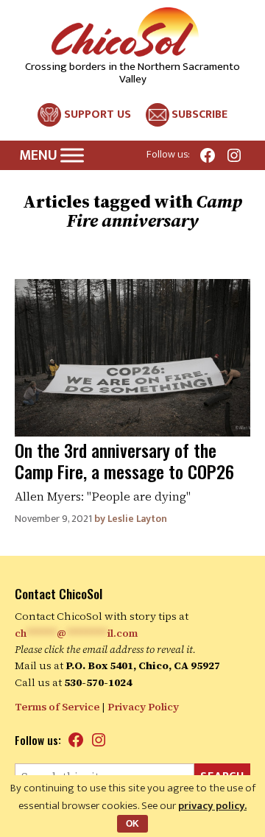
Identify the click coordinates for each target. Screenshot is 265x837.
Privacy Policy (143, 706)
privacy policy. (212, 806)
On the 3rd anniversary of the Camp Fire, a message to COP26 (124, 460)
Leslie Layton (137, 518)
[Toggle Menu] (72, 155)
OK (132, 824)
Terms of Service (57, 706)
